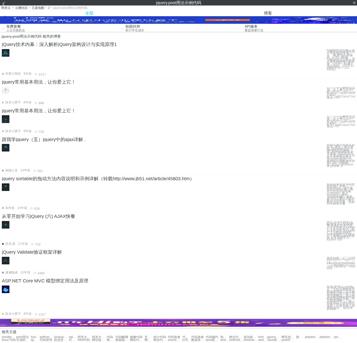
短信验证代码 (35, 340)
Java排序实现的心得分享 (274, 340)
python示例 (47, 337)
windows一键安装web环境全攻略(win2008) (251, 340)
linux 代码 (9, 340)
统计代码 (159, 337)
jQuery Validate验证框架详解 (32, 252)
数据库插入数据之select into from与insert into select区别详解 (198, 340)
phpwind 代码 (312, 337)
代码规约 (212, 337)
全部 (89, 13)
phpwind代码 (327, 337)
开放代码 (149, 337)
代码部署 (186, 337)
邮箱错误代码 (123, 340)
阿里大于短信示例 (85, 337)
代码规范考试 (73, 340)
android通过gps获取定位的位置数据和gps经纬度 (262, 340)
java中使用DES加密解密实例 (288, 340)
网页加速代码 (288, 337)
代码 (110, 337)
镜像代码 (136, 337)
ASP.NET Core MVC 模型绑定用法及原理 (45, 280)
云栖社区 (21, 8)
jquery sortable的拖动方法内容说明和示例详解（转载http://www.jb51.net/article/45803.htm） (98, 178)
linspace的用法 (61, 337)
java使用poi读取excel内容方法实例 (213, 340)
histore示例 (35, 337)
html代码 (84, 340)
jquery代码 (274, 337)
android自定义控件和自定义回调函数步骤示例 (236, 340)
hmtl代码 (262, 337)
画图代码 (224, 337)
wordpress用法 (9, 337)
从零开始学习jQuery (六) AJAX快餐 (38, 216)
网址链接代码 (99, 340)
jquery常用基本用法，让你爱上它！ (39, 82)
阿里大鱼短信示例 (99, 337)
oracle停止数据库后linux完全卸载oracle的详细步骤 (175, 340)
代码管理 (46, 340)
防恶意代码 (61, 340)
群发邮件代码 (300, 337)
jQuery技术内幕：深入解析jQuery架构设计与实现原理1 (59, 44)
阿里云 (6, 8)
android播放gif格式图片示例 (224, 340)
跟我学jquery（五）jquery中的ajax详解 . (44, 139)
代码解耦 (122, 337)
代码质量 (174, 337)
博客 (268, 13)
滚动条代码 (251, 337)
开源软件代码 (23, 340)
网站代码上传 (137, 340)
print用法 (22, 337)
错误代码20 (111, 340)
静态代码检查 (236, 337)
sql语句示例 (73, 337)
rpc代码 (338, 337)
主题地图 (38, 8)
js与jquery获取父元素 (186, 340)
